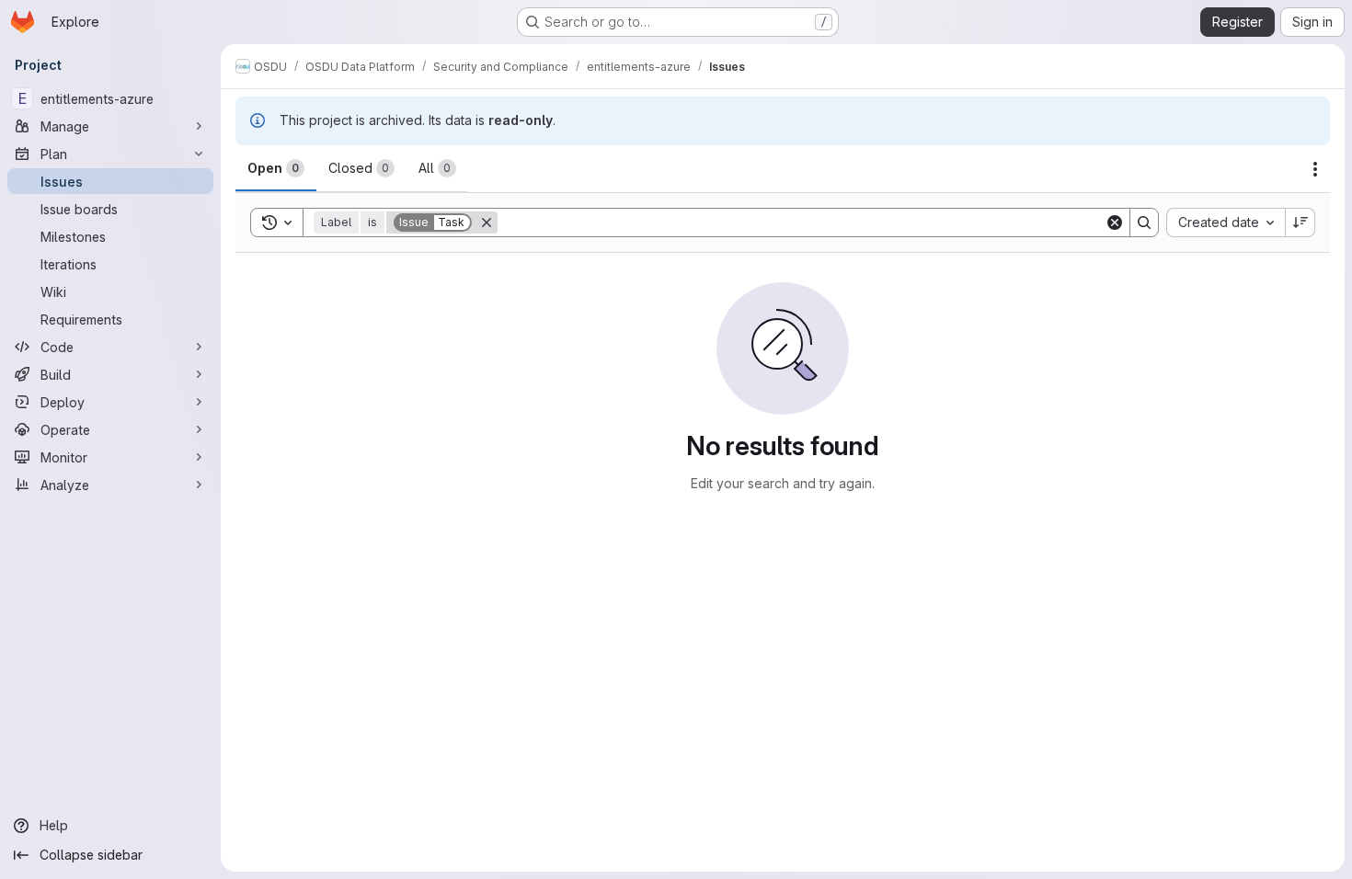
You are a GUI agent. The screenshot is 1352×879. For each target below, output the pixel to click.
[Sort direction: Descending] (1300, 222)
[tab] (275, 168)
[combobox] (1225, 222)
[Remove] (486, 222)
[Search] (1144, 222)
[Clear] (1115, 222)
